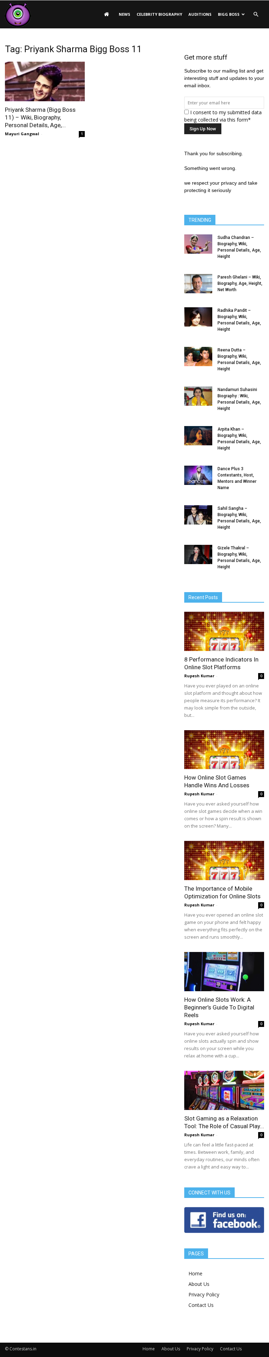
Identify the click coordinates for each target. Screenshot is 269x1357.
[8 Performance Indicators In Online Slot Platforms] (224, 631)
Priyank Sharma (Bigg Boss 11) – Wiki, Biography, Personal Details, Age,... (40, 117)
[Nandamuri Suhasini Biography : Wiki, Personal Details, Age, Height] (198, 396)
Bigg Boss (229, 14)
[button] (255, 14)
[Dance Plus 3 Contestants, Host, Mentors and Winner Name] (198, 475)
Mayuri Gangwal (22, 133)
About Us (198, 1284)
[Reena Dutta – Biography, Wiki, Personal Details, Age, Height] (198, 356)
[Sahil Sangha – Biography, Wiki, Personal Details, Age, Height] (198, 515)
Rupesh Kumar (199, 675)
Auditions (200, 14)
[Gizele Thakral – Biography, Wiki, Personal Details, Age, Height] (198, 554)
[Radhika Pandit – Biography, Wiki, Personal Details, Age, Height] (198, 317)
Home (195, 1273)
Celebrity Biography (159, 14)
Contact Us (201, 1305)
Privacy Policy (203, 1294)
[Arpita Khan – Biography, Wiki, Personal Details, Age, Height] (198, 435)
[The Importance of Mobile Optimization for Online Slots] (224, 860)
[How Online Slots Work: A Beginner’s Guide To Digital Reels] (224, 971)
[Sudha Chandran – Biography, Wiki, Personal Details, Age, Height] (198, 244)
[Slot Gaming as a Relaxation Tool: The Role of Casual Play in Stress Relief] (224, 1090)
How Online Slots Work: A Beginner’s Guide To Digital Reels (219, 1007)
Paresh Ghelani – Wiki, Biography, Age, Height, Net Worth (240, 283)
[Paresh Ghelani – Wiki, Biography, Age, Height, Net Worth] (198, 283)
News (124, 14)
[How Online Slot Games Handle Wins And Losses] (224, 749)
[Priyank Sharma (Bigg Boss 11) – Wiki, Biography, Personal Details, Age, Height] (45, 81)
